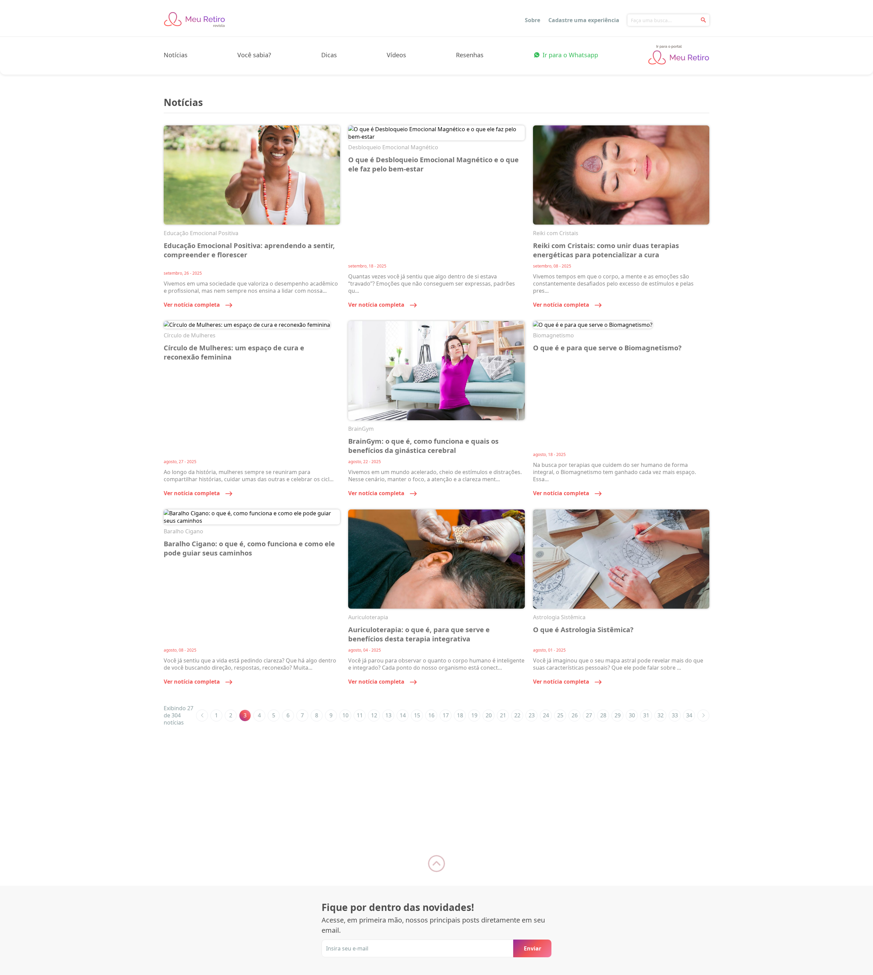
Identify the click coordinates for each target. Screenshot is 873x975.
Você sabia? (254, 55)
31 (646, 715)
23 (532, 715)
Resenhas (470, 55)
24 (546, 715)
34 (689, 715)
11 (360, 715)
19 (474, 715)
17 (446, 715)
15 (417, 715)
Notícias (176, 55)
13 (388, 715)
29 (618, 715)
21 (503, 715)
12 (374, 715)
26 (575, 715)
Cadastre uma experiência (583, 20)
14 (403, 715)
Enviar (532, 948)
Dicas (329, 55)
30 (632, 715)
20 (489, 715)
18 (460, 715)
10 (345, 715)
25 (560, 715)
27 (589, 715)
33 (675, 715)
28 (603, 715)
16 (431, 715)
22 (517, 715)
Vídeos (396, 55)
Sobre (532, 20)
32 (660, 715)
